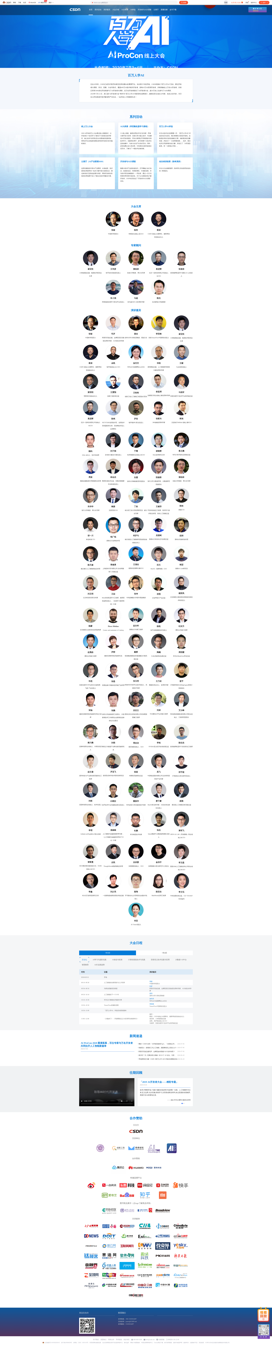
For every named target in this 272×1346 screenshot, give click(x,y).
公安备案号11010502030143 (52, 1342)
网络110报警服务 (135, 1342)
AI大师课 (124, 10)
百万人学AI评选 (166, 126)
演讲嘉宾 (106, 10)
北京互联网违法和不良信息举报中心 (112, 1342)
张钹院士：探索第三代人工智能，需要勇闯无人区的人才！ (157, 1048)
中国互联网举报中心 (147, 1342)
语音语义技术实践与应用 (160, 960)
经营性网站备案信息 (95, 1342)
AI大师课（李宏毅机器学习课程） (134, 126)
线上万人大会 (87, 126)
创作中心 (254, 2)
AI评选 (133, 10)
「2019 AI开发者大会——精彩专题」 (159, 1082)
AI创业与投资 (117, 960)
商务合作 (111, 1339)
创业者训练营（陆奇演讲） (170, 161)
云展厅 (156, 10)
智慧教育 (85, 965)
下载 (19, 2)
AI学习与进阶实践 (99, 960)
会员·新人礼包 (236, 2)
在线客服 (161, 1339)
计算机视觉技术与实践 (136, 960)
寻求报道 (119, 1339)
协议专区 (127, 1339)
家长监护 (126, 1342)
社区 (24, 2)
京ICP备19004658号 (66, 1342)
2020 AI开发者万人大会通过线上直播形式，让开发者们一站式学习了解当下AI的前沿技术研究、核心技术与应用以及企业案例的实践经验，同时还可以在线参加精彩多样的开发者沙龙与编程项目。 (97, 138)
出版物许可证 (194, 1342)
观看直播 (164, 10)
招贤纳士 (104, 1339)
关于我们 (96, 1339)
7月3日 (107, 953)
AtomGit (33, 2)
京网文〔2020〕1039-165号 (80, 1342)
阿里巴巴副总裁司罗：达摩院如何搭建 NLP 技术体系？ (156, 1051)
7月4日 (164, 953)
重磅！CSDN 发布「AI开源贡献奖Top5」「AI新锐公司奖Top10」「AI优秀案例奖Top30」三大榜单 (157, 1044)
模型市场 (44, 2)
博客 (14, 2)
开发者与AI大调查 (144, 10)
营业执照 (201, 1342)
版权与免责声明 (177, 1342)
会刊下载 (173, 10)
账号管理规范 (168, 1342)
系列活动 (98, 10)
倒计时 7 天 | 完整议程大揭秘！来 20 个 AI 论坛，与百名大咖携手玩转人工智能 (157, 1055)
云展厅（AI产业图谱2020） (92, 161)
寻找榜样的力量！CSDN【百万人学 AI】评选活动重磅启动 (157, 1059)
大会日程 (115, 10)
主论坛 (84, 960)
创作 (264, 2)
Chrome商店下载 (158, 1342)
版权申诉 (186, 1342)
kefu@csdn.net (150, 1339)
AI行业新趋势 (99, 965)
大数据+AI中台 (181, 960)
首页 (90, 10)
